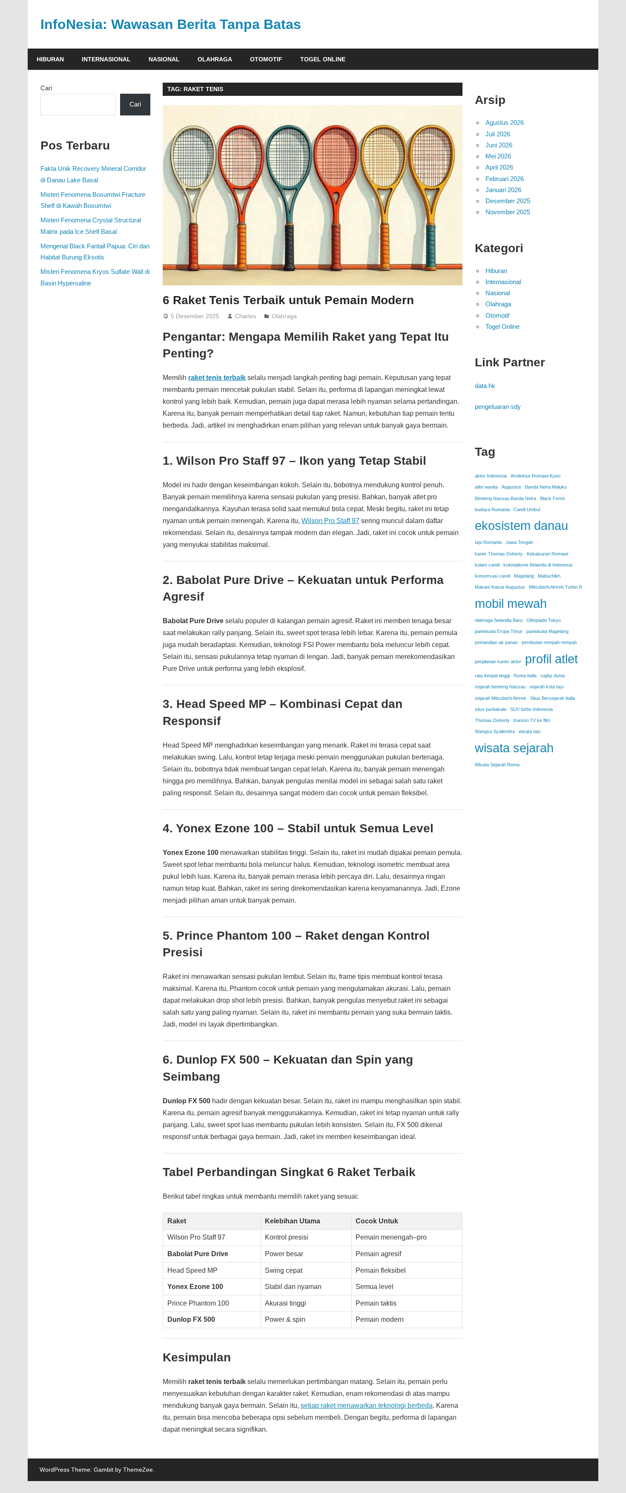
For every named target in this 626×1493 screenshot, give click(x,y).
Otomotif (266, 59)
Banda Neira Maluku (546, 486)
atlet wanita (486, 486)
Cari (46, 88)
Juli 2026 (497, 134)
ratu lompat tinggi (492, 675)
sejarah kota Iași (546, 686)
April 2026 (499, 167)
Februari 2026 (504, 178)
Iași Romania (488, 542)
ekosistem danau (521, 525)
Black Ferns (552, 498)
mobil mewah (511, 603)
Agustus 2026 (504, 122)
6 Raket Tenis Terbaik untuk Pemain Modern (288, 300)
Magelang (524, 575)
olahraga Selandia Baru (499, 620)
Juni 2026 (498, 145)
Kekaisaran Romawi (547, 553)
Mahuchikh (549, 575)
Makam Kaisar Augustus (500, 587)
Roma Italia (525, 675)
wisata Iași (529, 731)
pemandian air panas (496, 642)
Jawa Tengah (519, 542)
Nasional (164, 59)
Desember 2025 (507, 200)
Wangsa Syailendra (495, 731)
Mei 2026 (498, 156)
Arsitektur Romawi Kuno (535, 475)
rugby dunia (552, 675)
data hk (485, 385)
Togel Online (322, 59)
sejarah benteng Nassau (500, 686)
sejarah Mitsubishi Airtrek (500, 698)
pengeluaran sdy (498, 406)
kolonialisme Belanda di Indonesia (537, 564)
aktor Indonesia (491, 475)
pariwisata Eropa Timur (499, 631)
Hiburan (50, 59)
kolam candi (487, 564)
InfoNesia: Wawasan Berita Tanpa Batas (170, 24)
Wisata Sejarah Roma (497, 764)
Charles (245, 316)
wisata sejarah (514, 748)
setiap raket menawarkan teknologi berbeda (367, 1405)
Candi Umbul (527, 509)
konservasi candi (492, 575)
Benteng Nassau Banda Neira (505, 498)
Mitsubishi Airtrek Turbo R (555, 587)
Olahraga (215, 59)
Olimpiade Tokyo (543, 620)
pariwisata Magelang (547, 631)
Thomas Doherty (492, 720)
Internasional (106, 59)
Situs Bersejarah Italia (552, 698)
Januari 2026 (503, 189)
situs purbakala (490, 709)
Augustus (511, 486)
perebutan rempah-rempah (549, 642)
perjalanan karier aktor (498, 661)
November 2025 (507, 212)
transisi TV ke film (532, 720)
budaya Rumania (492, 509)
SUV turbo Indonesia (531, 709)
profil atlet (551, 659)
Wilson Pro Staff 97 (330, 520)
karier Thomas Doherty (499, 553)
